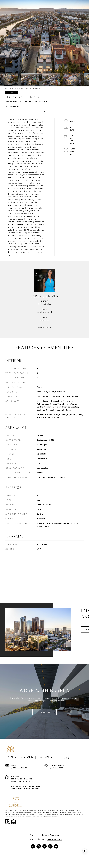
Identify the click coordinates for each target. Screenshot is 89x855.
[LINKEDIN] (50, 846)
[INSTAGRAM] (38, 846)
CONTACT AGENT (44, 327)
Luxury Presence (50, 835)
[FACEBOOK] (33, 846)
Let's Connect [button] (44, 712)
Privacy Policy (54, 839)
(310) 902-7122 (44, 304)
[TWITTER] (44, 846)
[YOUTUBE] (56, 846)
